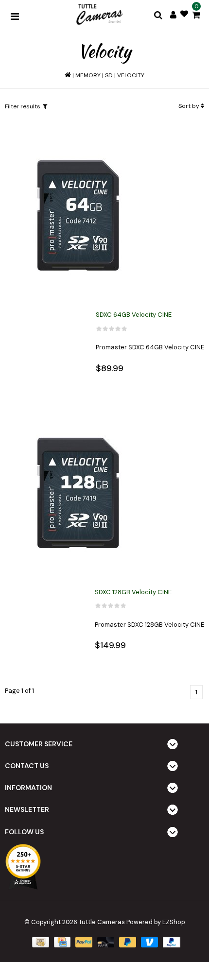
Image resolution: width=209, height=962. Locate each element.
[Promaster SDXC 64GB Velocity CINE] (78, 216)
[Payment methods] (39, 941)
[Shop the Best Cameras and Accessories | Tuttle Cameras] (99, 15)
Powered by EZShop (155, 922)
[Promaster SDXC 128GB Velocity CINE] (78, 493)
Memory (88, 75)
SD (109, 75)
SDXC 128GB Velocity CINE (133, 592)
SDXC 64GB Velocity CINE (134, 314)
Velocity (130, 75)
